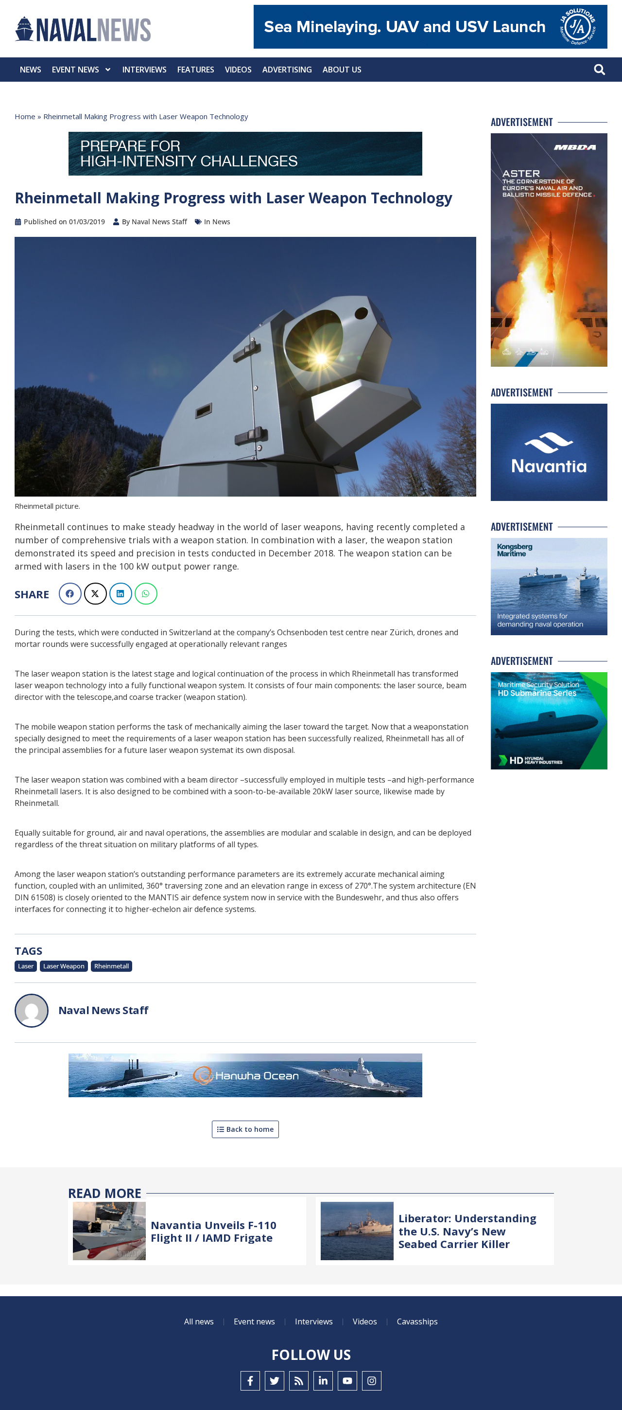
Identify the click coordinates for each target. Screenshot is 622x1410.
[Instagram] (371, 1381)
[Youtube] (347, 1381)
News (30, 69)
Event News (75, 69)
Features (195, 69)
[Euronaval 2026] (245, 155)
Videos (238, 69)
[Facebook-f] (250, 1381)
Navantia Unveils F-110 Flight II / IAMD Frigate (213, 1231)
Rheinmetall (111, 966)
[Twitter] (274, 1381)
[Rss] (299, 1381)
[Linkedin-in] (323, 1381)
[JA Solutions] (430, 46)
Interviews (144, 69)
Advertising (287, 69)
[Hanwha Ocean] (245, 1077)
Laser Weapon (64, 966)
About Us (342, 69)
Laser (26, 966)
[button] (599, 70)
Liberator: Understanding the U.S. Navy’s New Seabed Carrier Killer (467, 1231)
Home (25, 116)
